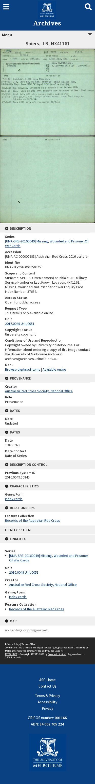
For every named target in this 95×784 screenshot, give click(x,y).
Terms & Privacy (47, 695)
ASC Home (47, 679)
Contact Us (47, 686)
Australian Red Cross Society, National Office (43, 584)
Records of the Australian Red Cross (36, 609)
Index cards (18, 596)
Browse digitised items (22, 369)
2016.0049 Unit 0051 (24, 572)
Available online (54, 369)
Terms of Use (28, 644)
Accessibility (47, 702)
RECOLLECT (11, 654)
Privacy (47, 708)
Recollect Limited (57, 654)
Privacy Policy (12, 644)
